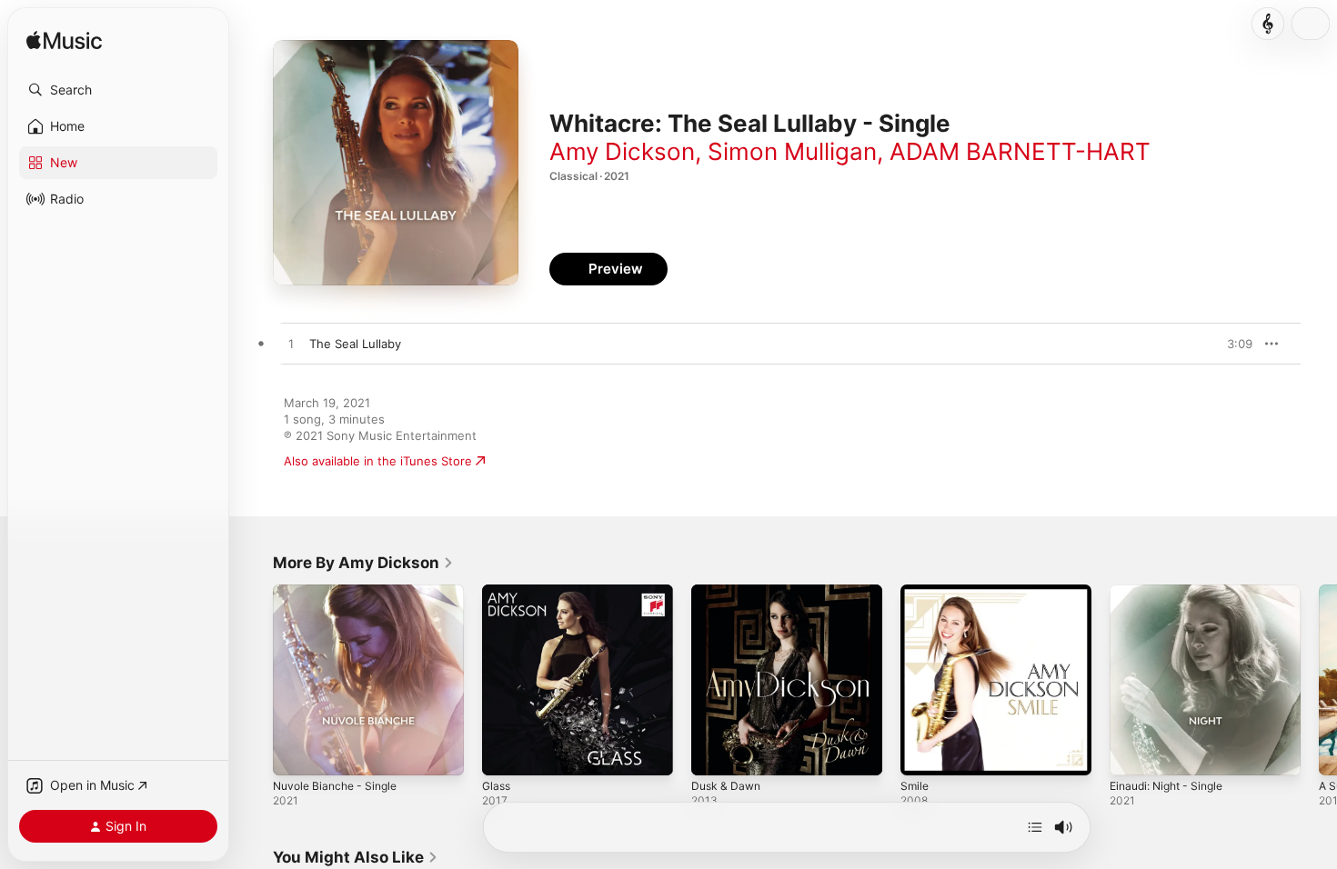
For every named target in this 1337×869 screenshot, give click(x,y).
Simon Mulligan (792, 151)
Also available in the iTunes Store (378, 461)
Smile (915, 591)
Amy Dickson (622, 151)
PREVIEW (1232, 343)
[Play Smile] (923, 752)
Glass (497, 591)
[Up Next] (1035, 827)
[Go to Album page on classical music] (1268, 23)
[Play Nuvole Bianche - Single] (295, 752)
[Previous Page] (254, 680)
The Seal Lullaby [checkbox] (355, 343)
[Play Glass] (504, 752)
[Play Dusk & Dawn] (714, 752)
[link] (363, 563)
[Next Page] (1319, 680)
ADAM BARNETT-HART (1020, 151)
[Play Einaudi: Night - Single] (1132, 752)
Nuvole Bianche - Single (340, 591)
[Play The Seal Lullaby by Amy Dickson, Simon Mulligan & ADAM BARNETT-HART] (291, 344)
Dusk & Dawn (728, 591)
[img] (64, 41)
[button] (118, 90)
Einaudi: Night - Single (1173, 591)
